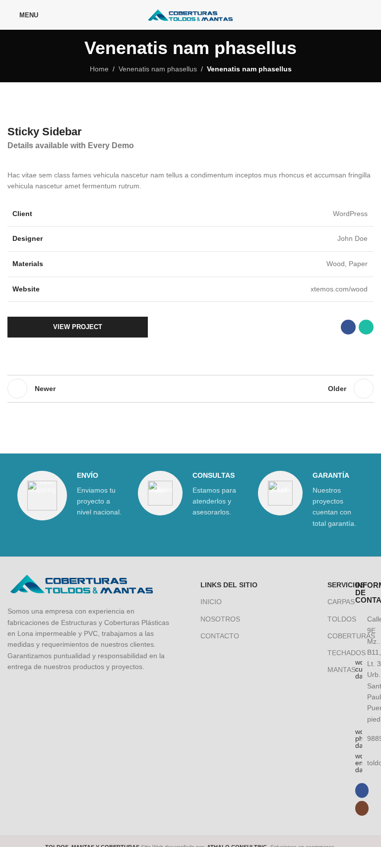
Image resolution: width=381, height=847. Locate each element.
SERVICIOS (334, 585)
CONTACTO (219, 636)
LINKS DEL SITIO (228, 585)
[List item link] (362, 738)
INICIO (211, 602)
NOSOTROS (220, 619)
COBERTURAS (334, 636)
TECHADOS (334, 653)
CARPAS (334, 602)
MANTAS (334, 670)
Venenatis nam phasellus (158, 69)
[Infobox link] (70, 495)
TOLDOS (334, 619)
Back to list (190, 388)
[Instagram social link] (367, 14)
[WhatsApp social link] (366, 327)
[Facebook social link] (354, 14)
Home (99, 69)
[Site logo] (190, 14)
